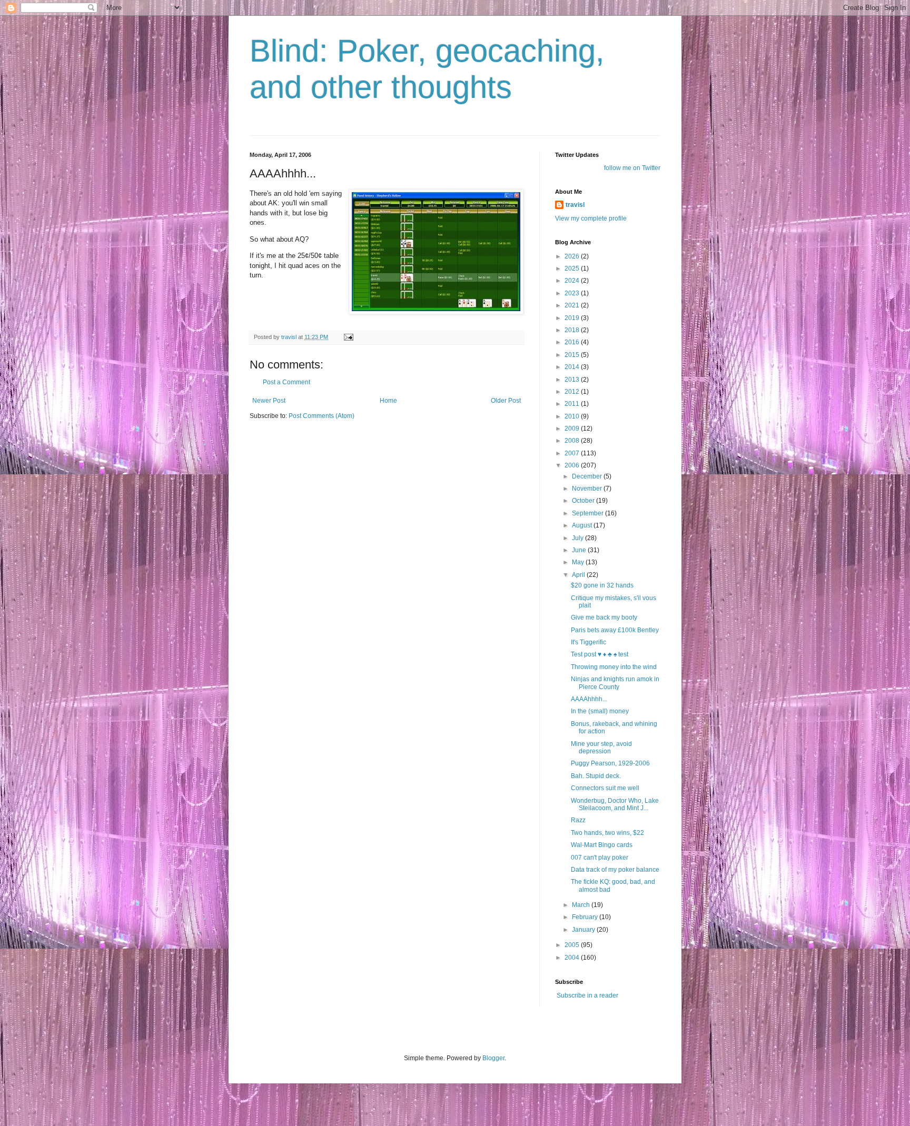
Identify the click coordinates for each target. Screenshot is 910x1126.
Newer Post (268, 400)
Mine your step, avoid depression (601, 747)
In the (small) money (600, 711)
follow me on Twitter (632, 168)
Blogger (493, 1058)
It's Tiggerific (588, 642)
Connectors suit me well (605, 788)
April (579, 575)
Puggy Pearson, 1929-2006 (610, 763)
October (584, 500)
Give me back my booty (604, 617)
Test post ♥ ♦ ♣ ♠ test (599, 654)
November (588, 488)
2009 (573, 428)
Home (388, 400)
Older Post (506, 400)
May (579, 562)
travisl (575, 204)
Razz (578, 820)
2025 (573, 268)
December (588, 476)
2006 (573, 465)
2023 (573, 293)
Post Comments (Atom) (321, 416)
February (585, 917)
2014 (573, 367)
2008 (573, 440)
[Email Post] (348, 337)
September (588, 513)
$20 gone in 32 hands (602, 585)
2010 (573, 416)
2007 (573, 453)
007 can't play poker (599, 857)
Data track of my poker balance (615, 869)
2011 (573, 403)
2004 (573, 957)
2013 (573, 379)
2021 (573, 305)
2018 (573, 330)
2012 (573, 391)
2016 (573, 342)
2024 (573, 280)
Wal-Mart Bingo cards (601, 845)
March (581, 905)
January (584, 929)
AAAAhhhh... (589, 699)
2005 (573, 945)
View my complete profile (591, 218)
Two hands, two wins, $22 (607, 832)
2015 (573, 354)
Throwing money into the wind (614, 667)
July (578, 538)
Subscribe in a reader (587, 995)
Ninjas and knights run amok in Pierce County (615, 682)
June (580, 550)
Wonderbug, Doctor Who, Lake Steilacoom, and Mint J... (615, 804)
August (583, 525)
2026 (573, 256)
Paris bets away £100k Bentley (615, 630)
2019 (573, 318)
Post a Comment (286, 382)
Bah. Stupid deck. (596, 776)
